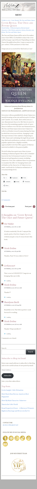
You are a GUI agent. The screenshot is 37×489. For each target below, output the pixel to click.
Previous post (8, 207)
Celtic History (11, 30)
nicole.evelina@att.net (10, 425)
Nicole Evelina (5, 28)
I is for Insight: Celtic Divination (12, 390)
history (24, 30)
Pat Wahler (9, 224)
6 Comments (6, 200)
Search (4, 348)
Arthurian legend (15, 28)
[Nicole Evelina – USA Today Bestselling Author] (18, 11)
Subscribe (7, 376)
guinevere (18, 30)
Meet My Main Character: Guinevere (14, 401)
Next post (30, 207)
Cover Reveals (15, 20)
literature (28, 30)
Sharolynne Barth (11, 302)
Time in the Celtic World (10, 404)
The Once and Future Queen (27, 20)
